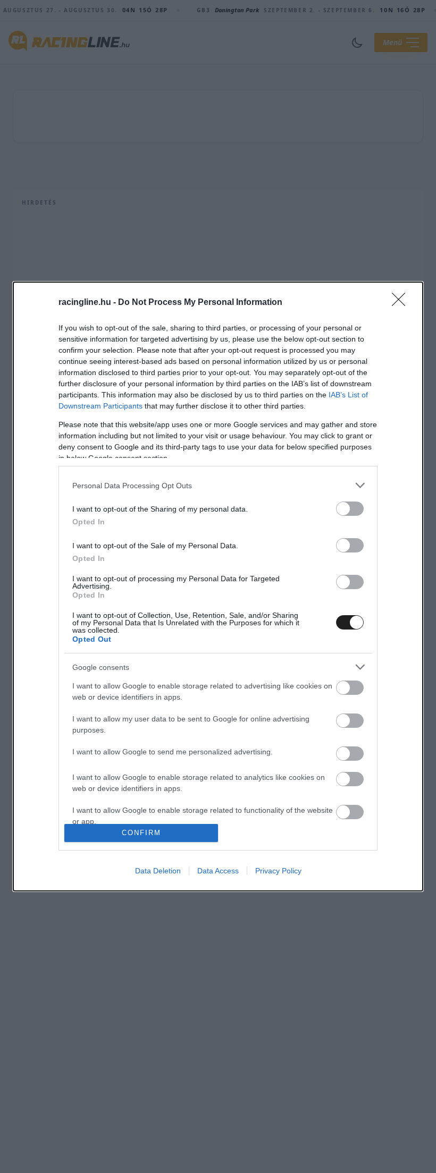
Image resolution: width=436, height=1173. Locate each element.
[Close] (402, 303)
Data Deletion (158, 870)
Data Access (218, 870)
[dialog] (218, 586)
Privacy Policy (278, 870)
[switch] (350, 509)
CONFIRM (141, 833)
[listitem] (218, 485)
